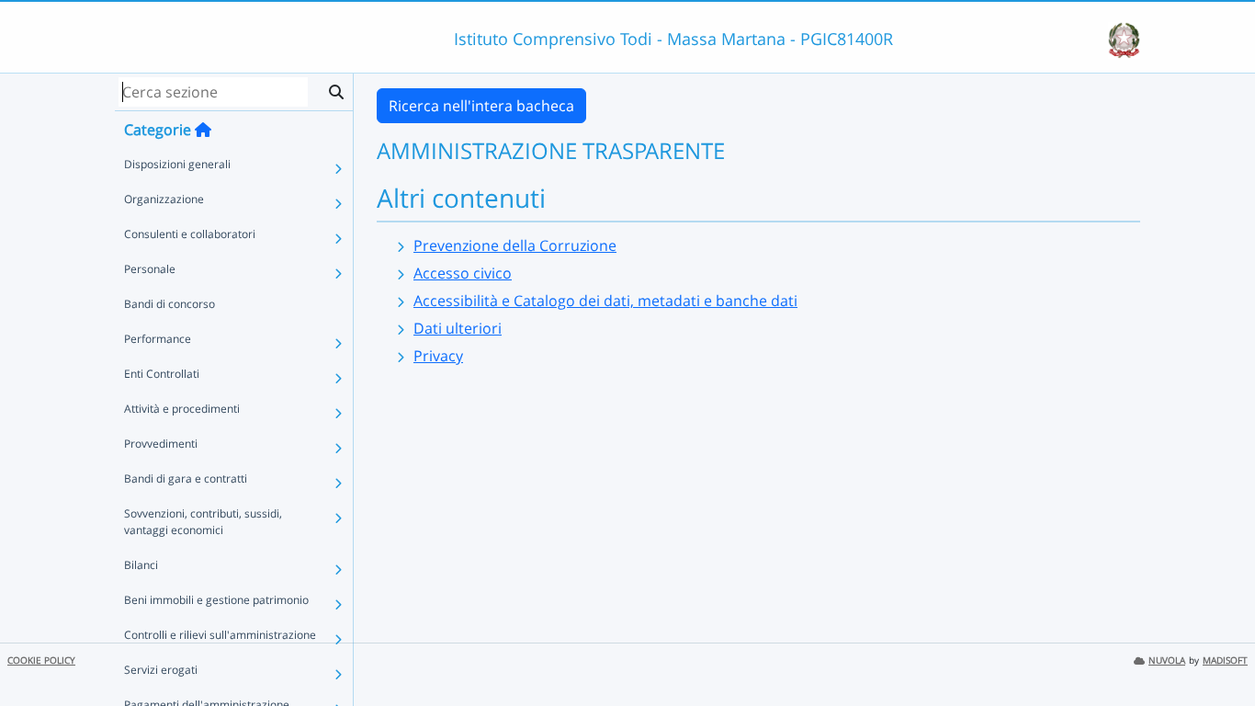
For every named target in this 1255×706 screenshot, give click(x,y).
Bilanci (141, 565)
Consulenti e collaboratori (189, 234)
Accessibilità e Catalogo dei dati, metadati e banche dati (605, 300)
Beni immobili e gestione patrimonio (216, 600)
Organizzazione (164, 199)
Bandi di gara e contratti (185, 478)
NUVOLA (1166, 660)
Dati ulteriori (457, 328)
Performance (157, 339)
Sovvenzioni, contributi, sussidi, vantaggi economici (203, 522)
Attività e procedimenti (182, 408)
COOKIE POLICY (41, 660)
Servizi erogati (161, 670)
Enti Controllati (161, 373)
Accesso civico (462, 273)
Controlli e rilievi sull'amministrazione (220, 635)
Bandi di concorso (169, 304)
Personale (149, 269)
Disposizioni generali (177, 164)
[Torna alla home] (203, 130)
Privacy (438, 356)
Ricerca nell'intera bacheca (481, 106)
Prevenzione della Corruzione (514, 245)
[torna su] (1217, 650)
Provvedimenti (161, 443)
